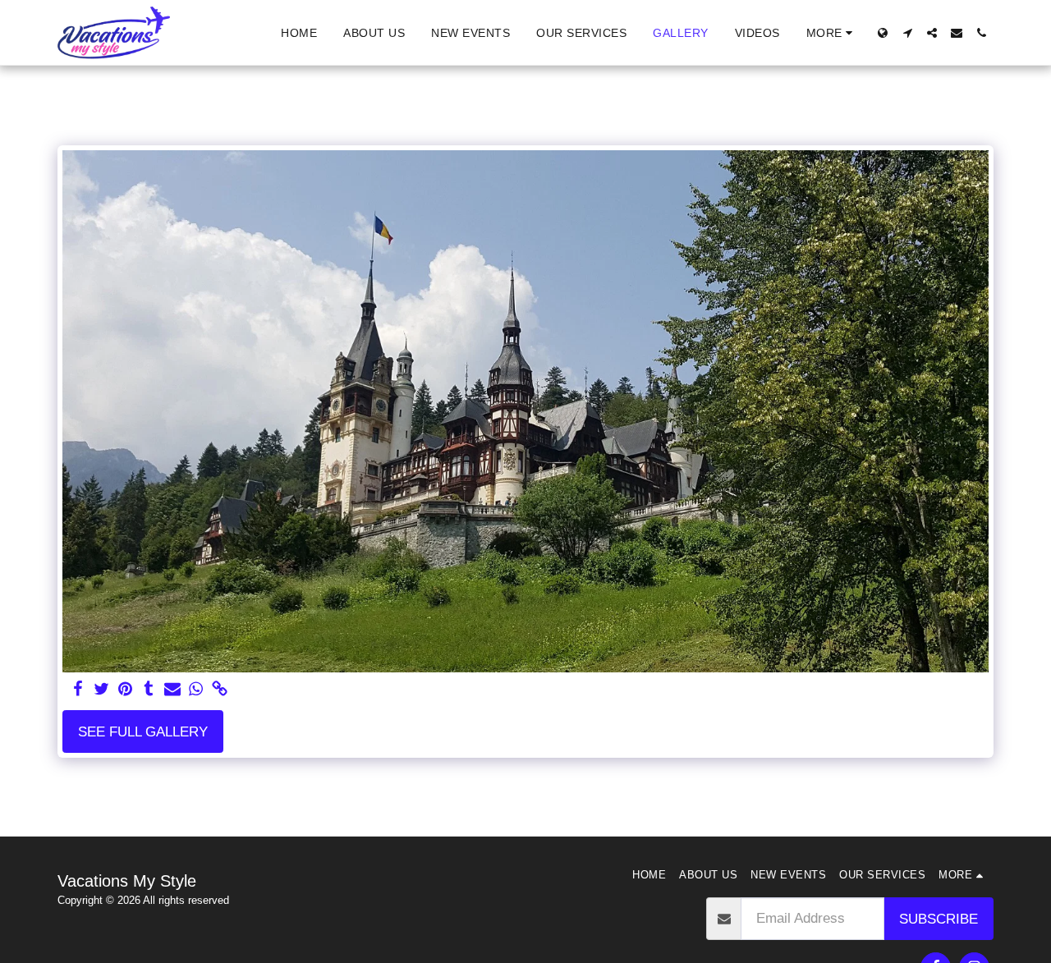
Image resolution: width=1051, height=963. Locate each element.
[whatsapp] (196, 690)
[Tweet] (101, 690)
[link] (220, 690)
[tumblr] (149, 690)
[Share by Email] (172, 690)
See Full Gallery (143, 731)
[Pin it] (125, 690)
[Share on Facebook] (77, 690)
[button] (907, 33)
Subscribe (938, 918)
